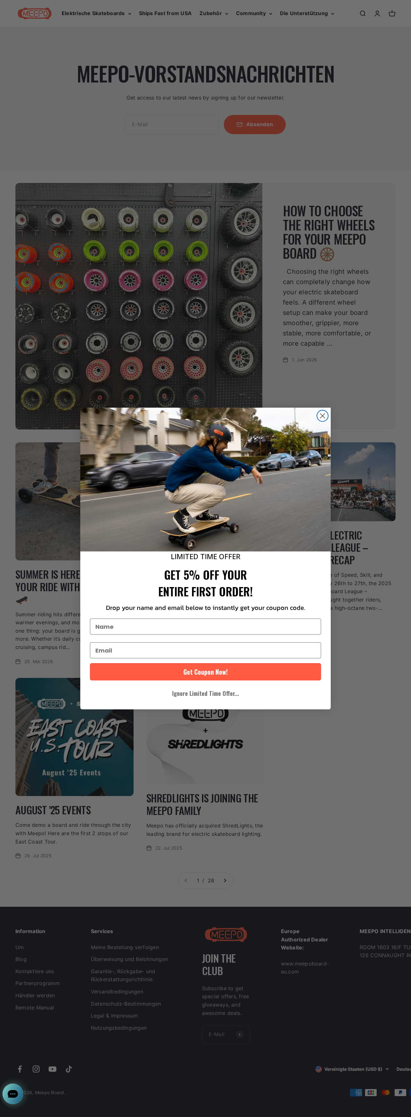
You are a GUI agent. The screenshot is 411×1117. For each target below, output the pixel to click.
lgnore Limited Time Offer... (205, 693)
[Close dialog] (322, 415)
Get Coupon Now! (205, 672)
